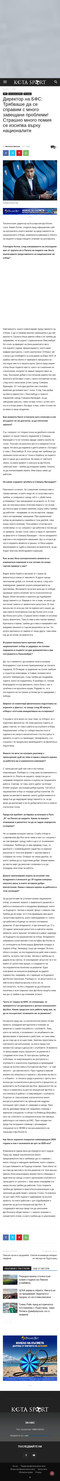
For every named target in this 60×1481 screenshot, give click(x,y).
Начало (6, 89)
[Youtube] (34, 1455)
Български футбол (15, 94)
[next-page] (9, 1322)
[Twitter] (12, 153)
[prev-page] (5, 1322)
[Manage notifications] (52, 1473)
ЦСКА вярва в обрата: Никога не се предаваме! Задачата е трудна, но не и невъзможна (37, 1294)
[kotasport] (30, 82)
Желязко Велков (12, 146)
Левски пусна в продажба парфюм (16, 1257)
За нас (15, 1466)
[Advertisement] (30, 30)
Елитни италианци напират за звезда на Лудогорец (44, 1257)
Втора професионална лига (23, 1469)
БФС (14, 89)
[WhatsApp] (26, 153)
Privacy (38, 1472)
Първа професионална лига (33, 1466)
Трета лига (42, 1469)
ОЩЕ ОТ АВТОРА (41, 1268)
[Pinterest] (19, 153)
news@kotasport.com (39, 1435)
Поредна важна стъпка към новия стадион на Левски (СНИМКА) (34, 1279)
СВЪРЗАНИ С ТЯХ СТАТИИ (17, 1268)
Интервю (27, 94)
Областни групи (26, 1472)
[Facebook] (6, 153)
